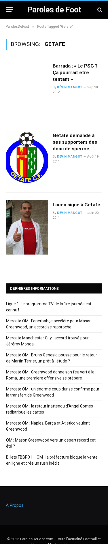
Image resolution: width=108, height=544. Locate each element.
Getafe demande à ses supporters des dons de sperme (75, 142)
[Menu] (9, 9)
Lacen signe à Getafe (76, 204)
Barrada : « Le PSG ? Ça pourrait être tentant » (75, 72)
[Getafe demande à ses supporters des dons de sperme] (27, 158)
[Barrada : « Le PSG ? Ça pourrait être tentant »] (27, 88)
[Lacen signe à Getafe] (27, 227)
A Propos (15, 505)
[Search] (99, 9)
